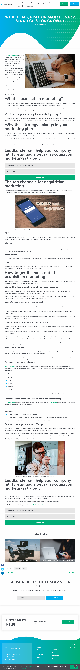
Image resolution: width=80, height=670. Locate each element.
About (18, 3)
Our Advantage (35, 3)
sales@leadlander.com (40, 621)
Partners (51, 3)
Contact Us (29, 6)
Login (63, 4)
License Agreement (18, 663)
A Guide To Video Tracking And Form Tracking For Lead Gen (22, 560)
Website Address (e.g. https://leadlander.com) (20, 165)
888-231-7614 (74, 647)
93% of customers (10, 402)
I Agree (74, 667)
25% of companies (13, 55)
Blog (23, 6)
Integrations (44, 3)
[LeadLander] (7, 4)
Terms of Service (32, 666)
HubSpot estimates (10, 366)
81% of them (53, 402)
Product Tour (25, 3)
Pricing (19, 6)
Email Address (11, 171)
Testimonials (56, 649)
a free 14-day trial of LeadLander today (34, 505)
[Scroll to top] (76, 666)
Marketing (17, 568)
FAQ (53, 652)
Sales (24, 568)
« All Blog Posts (9, 572)
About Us (39, 644)
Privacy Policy (8, 663)
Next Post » (71, 572)
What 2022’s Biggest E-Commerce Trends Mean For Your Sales (58, 560)
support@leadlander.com (41, 623)
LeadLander (12, 659)
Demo (74, 4)
